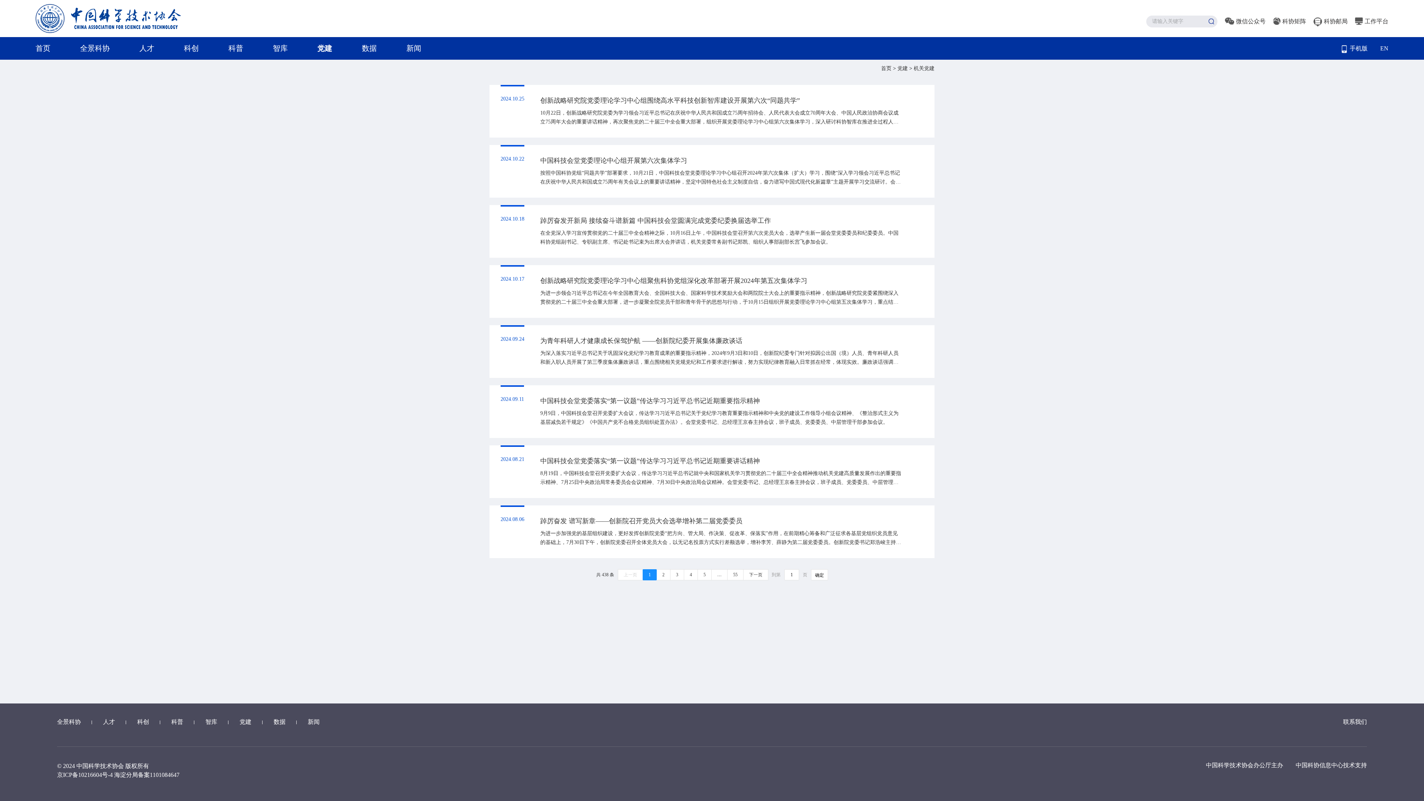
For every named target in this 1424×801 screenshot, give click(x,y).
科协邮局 (1336, 21)
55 (735, 574)
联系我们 (1355, 722)
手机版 (1359, 48)
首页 (43, 48)
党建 (324, 48)
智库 (280, 48)
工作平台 (1376, 21)
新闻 (413, 48)
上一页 (630, 574)
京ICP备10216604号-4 (85, 775)
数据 (369, 48)
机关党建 (924, 68)
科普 (235, 48)
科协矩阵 (1294, 21)
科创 (191, 48)
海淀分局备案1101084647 (146, 775)
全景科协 (95, 48)
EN (1384, 48)
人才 (146, 48)
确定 (819, 575)
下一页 (755, 574)
